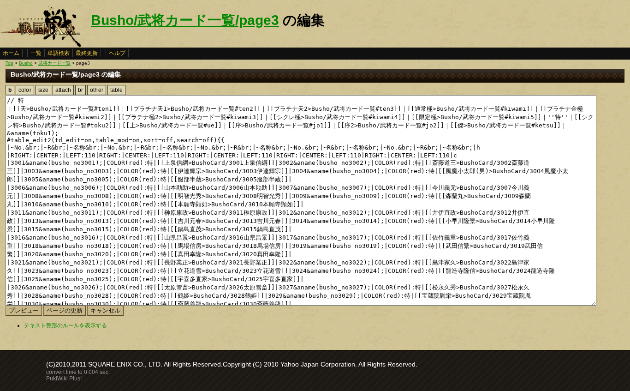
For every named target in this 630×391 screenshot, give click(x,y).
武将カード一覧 (54, 63)
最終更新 (87, 53)
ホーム (11, 53)
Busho (26, 63)
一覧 (36, 53)
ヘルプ (117, 53)
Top (9, 63)
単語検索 (59, 53)
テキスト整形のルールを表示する (65, 325)
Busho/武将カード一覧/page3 (185, 20)
